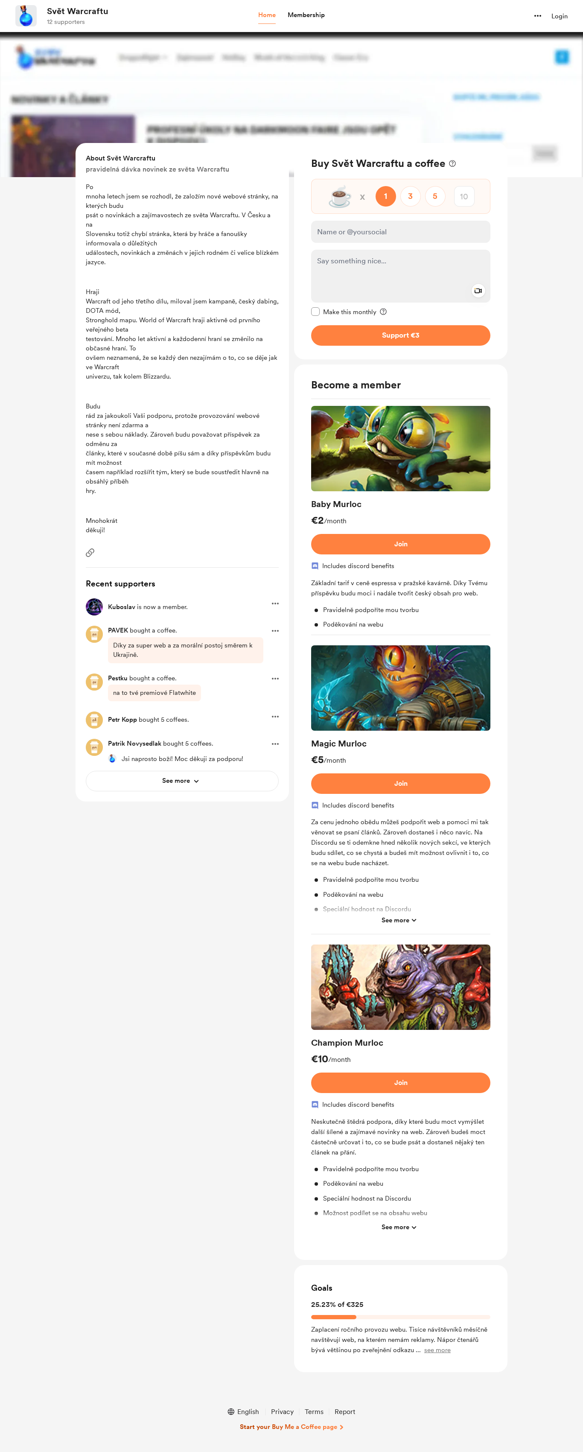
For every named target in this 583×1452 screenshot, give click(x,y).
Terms (314, 1412)
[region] (400, 251)
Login (559, 16)
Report (345, 1412)
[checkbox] (343, 311)
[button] (267, 15)
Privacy (282, 1412)
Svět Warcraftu (77, 11)
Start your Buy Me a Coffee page (288, 1427)
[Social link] (90, 552)
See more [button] (395, 920)
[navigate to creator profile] (26, 15)
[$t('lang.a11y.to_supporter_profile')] (112, 758)
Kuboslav (121, 607)
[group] (400, 520)
